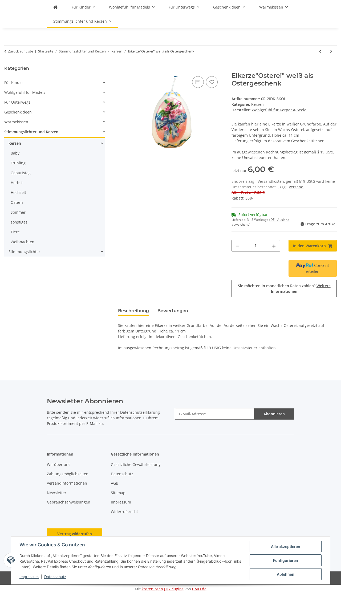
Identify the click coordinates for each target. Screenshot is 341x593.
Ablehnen (285, 574)
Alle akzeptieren (285, 546)
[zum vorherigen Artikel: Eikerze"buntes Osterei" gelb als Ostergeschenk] (320, 51)
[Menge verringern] (237, 245)
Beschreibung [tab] (133, 310)
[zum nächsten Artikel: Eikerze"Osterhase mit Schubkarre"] (331, 51)
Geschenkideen (18, 112)
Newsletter (56, 492)
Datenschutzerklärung (140, 412)
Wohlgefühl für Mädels (24, 92)
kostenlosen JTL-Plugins (163, 588)
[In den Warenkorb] (122, 69)
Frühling (18, 162)
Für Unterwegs (17, 102)
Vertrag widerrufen (74, 533)
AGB (114, 483)
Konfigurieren (285, 560)
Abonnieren (274, 413)
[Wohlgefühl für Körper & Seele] (55, 7)
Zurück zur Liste (20, 51)
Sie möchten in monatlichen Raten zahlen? (284, 288)
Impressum (29, 576)
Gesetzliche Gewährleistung (136, 464)
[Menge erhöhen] (274, 245)
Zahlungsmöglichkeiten (67, 473)
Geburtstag (21, 172)
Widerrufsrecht (124, 511)
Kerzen (257, 104)
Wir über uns (58, 464)
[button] (54, 82)
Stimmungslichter (24, 251)
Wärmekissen (16, 121)
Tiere (15, 231)
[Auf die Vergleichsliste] (198, 82)
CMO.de (199, 588)
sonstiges (19, 222)
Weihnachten (22, 241)
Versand (296, 186)
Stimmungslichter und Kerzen (31, 131)
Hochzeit (18, 192)
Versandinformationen (67, 483)
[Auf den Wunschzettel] (212, 82)
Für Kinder (13, 82)
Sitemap (118, 492)
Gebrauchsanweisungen (68, 502)
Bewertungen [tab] (172, 310)
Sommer (18, 212)
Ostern (17, 202)
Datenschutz (55, 576)
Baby (15, 153)
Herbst (17, 182)
